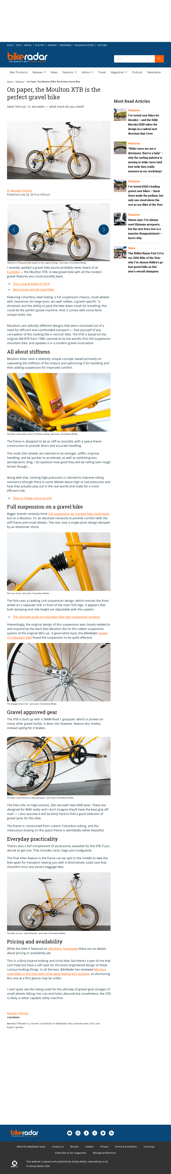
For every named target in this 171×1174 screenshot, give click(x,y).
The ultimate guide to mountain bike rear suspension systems (56, 617)
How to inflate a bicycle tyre (32, 498)
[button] (59, 233)
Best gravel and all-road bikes (33, 289)
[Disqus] (62, 1082)
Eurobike (13, 272)
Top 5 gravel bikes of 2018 (31, 284)
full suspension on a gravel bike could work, (79, 514)
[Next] (104, 229)
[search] (159, 59)
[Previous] (14, 229)
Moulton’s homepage (63, 949)
